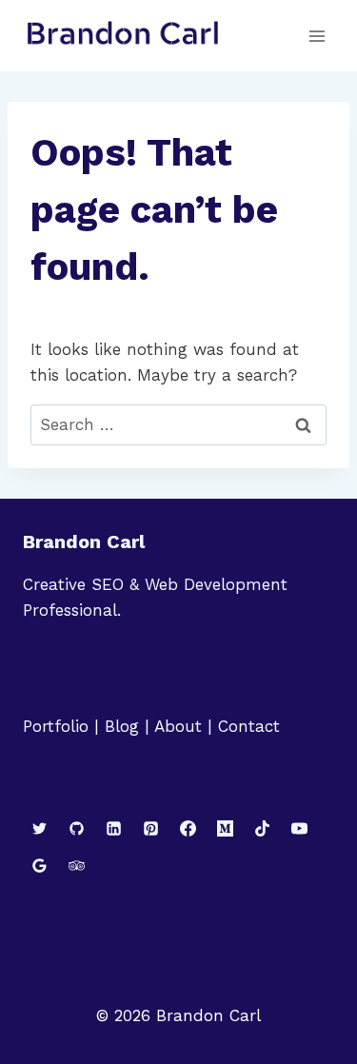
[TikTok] (263, 829)
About (178, 726)
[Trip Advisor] (76, 866)
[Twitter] (39, 829)
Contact (249, 726)
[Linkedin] (113, 829)
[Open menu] (316, 35)
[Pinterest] (150, 829)
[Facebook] (187, 829)
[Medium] (224, 829)
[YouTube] (300, 829)
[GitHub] (76, 829)
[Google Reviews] (39, 866)
